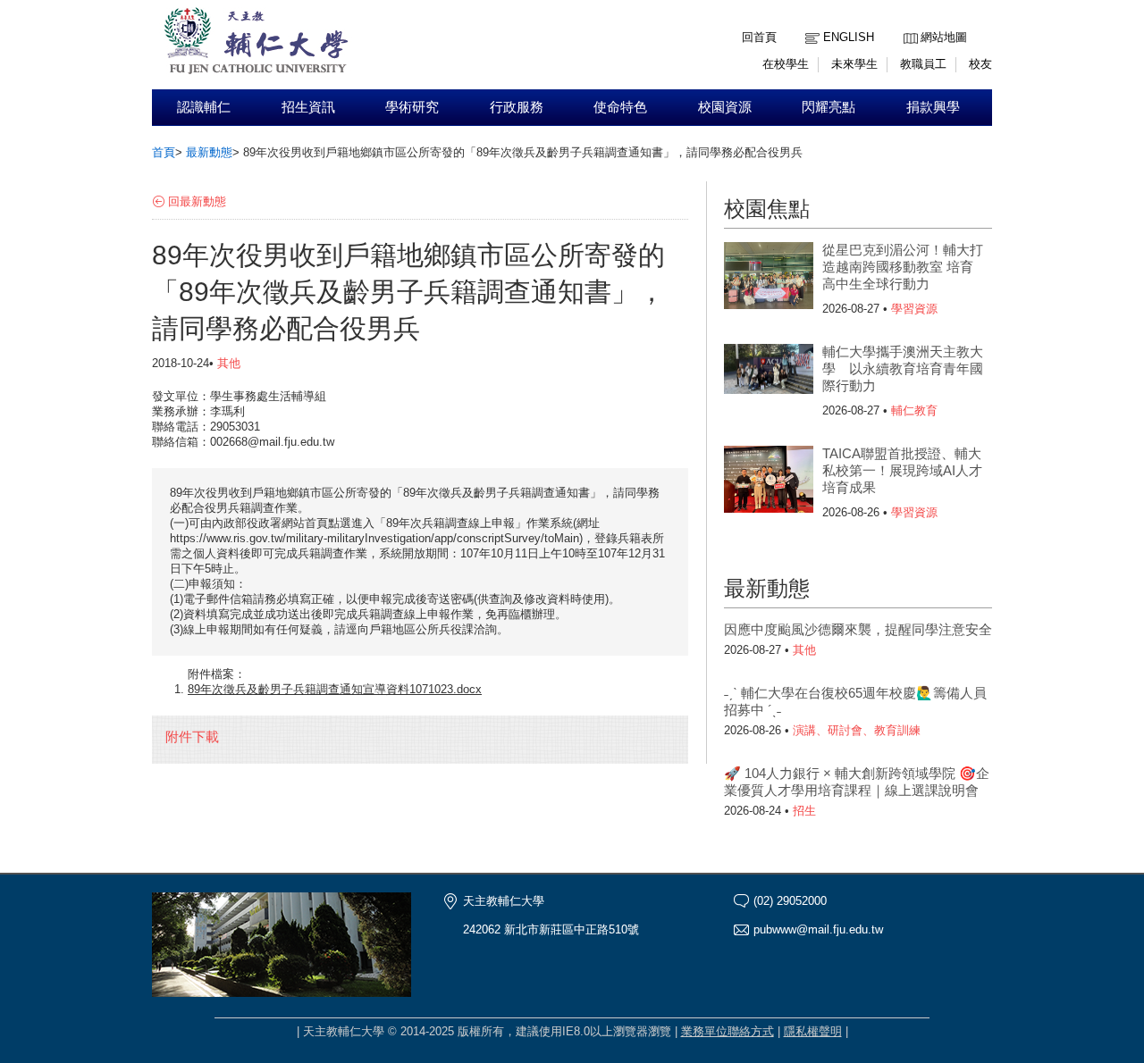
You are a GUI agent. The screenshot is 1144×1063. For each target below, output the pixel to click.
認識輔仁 (204, 107)
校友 (980, 64)
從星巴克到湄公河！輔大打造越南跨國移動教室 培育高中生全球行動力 (902, 266)
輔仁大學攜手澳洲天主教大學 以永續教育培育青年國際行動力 (902, 368)
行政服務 (516, 107)
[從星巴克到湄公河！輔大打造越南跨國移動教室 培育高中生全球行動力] (768, 278)
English (848, 37)
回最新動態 (197, 201)
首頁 (163, 152)
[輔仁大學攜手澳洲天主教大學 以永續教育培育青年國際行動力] (768, 379)
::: (908, 23)
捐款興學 (933, 107)
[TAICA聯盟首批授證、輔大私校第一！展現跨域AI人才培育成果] (768, 481)
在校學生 (785, 64)
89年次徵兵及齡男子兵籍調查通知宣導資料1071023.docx (335, 689)
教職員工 (923, 64)
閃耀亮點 (828, 107)
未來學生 (854, 64)
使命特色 (620, 107)
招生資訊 (308, 107)
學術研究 (412, 107)
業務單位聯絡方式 (727, 1031)
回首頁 (759, 37)
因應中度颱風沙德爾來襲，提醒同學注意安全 (858, 629)
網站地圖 (944, 37)
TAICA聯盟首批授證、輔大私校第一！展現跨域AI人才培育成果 (902, 470)
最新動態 (209, 152)
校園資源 (725, 107)
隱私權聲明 (813, 1031)
